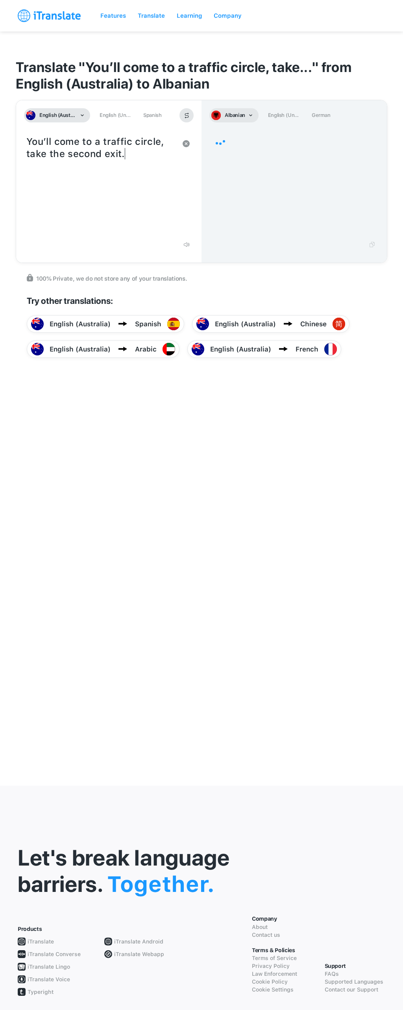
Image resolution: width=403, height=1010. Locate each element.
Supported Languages (354, 982)
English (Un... (115, 115)
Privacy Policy (271, 966)
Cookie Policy (270, 982)
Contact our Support (351, 989)
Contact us (266, 935)
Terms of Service (274, 958)
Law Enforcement (274, 974)
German (321, 115)
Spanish (152, 115)
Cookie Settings (273, 989)
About (260, 927)
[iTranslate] (49, 15)
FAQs (332, 974)
